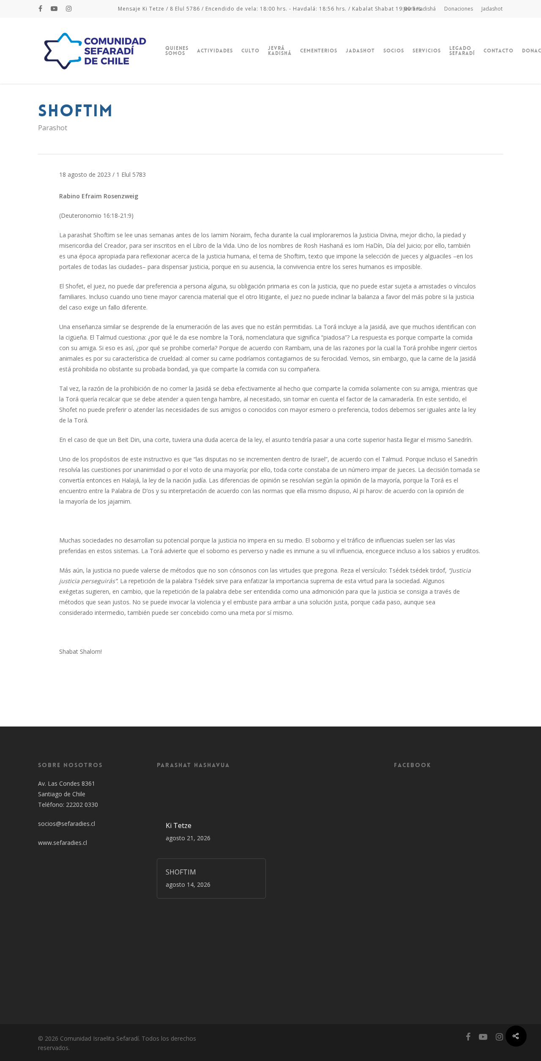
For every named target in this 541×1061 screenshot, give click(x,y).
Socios (393, 50)
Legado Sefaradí (462, 51)
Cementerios (318, 50)
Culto (250, 50)
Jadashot (492, 8)
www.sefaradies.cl (62, 843)
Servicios (427, 50)
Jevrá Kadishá (420, 8)
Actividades (215, 50)
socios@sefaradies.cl (66, 824)
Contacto (499, 50)
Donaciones (458, 8)
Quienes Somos (177, 51)
